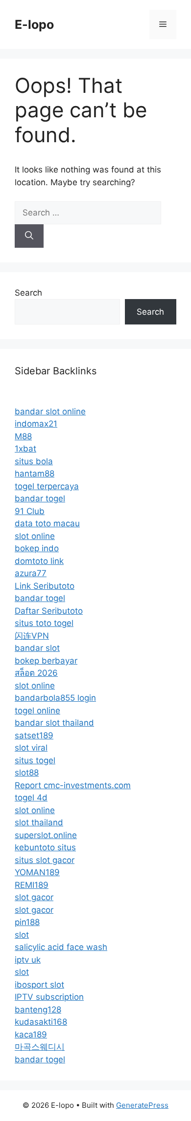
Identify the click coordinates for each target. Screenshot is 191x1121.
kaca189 (31, 1034)
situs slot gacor (44, 860)
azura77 (31, 573)
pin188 (27, 922)
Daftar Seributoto (49, 611)
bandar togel (40, 498)
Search (28, 293)
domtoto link (39, 561)
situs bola (34, 461)
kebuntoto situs (45, 847)
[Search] (29, 236)
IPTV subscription (49, 997)
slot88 (27, 772)
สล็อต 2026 (36, 673)
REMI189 (31, 885)
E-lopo (34, 24)
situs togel (35, 760)
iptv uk (28, 960)
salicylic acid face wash (61, 947)
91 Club (30, 511)
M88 (23, 436)
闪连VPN (32, 636)
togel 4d (31, 797)
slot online (35, 536)
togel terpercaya (47, 486)
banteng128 (38, 1009)
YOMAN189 (37, 872)
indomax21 (36, 424)
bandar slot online (50, 411)
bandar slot (37, 648)
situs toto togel (44, 623)
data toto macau (47, 523)
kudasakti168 (41, 1022)
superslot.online (46, 835)
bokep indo (37, 548)
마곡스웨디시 (40, 1047)
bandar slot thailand (54, 723)
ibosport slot (39, 985)
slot (22, 935)
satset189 (34, 735)
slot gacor (34, 897)
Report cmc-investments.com (73, 785)
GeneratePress (142, 1105)
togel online (37, 710)
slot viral (31, 748)
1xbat (25, 448)
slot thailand (39, 822)
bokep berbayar (46, 661)
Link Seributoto (44, 586)
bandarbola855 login (55, 698)
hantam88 (34, 473)
